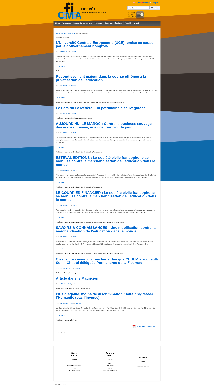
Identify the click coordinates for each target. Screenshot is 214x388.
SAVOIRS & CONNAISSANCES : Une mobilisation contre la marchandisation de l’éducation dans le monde (106, 229)
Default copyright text (63, 384)
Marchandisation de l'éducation (82, 152)
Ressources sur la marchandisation (113, 102)
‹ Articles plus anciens (65, 333)
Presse (99, 102)
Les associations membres (82, 23)
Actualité (128, 23)
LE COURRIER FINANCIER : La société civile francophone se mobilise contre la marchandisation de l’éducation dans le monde (106, 196)
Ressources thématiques (113, 23)
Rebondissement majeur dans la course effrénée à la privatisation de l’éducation (101, 78)
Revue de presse (98, 152)
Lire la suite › (60, 66)
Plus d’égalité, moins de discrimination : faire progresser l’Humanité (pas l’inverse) (104, 296)
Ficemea (74, 51)
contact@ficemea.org (143, 366)
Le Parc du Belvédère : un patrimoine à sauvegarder (100, 108)
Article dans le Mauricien (77, 278)
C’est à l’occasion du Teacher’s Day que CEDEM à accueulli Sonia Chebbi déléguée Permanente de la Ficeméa (107, 261)
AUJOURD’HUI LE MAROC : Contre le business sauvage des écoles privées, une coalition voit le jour (104, 125)
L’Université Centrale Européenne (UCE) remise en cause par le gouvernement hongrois (104, 44)
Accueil (136, 23)
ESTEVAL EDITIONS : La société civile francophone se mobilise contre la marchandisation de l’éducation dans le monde (105, 161)
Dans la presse (77, 71)
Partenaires (98, 23)
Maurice (66, 273)
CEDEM (66, 288)
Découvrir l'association (68, 33)
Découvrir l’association (63, 23)
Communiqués (68, 71)
